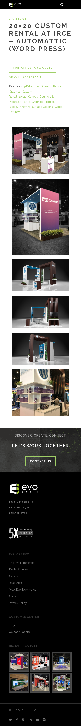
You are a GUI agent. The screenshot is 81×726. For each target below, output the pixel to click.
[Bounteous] (19, 662)
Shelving (25, 106)
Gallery (13, 576)
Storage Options (42, 106)
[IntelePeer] (62, 662)
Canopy (33, 96)
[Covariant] (40, 683)
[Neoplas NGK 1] (19, 683)
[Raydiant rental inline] (40, 662)
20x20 (22, 96)
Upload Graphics (20, 631)
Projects (46, 86)
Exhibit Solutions (19, 569)
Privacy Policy (18, 603)
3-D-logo (29, 86)
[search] (62, 4)
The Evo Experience (21, 562)
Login (12, 625)
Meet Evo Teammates (22, 589)
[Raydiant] (62, 683)
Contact (14, 596)
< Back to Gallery (20, 19)
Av (38, 86)
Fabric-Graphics (33, 101)
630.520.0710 (18, 513)
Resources (16, 582)
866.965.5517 (32, 77)
